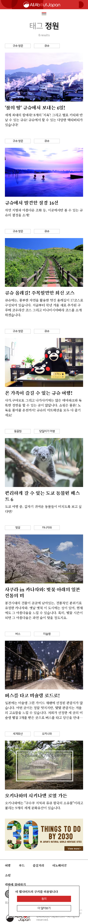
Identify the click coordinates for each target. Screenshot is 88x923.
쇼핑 (8, 875)
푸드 (22, 865)
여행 (8, 865)
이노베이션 (59, 865)
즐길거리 (38, 865)
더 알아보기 (44, 908)
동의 (44, 899)
